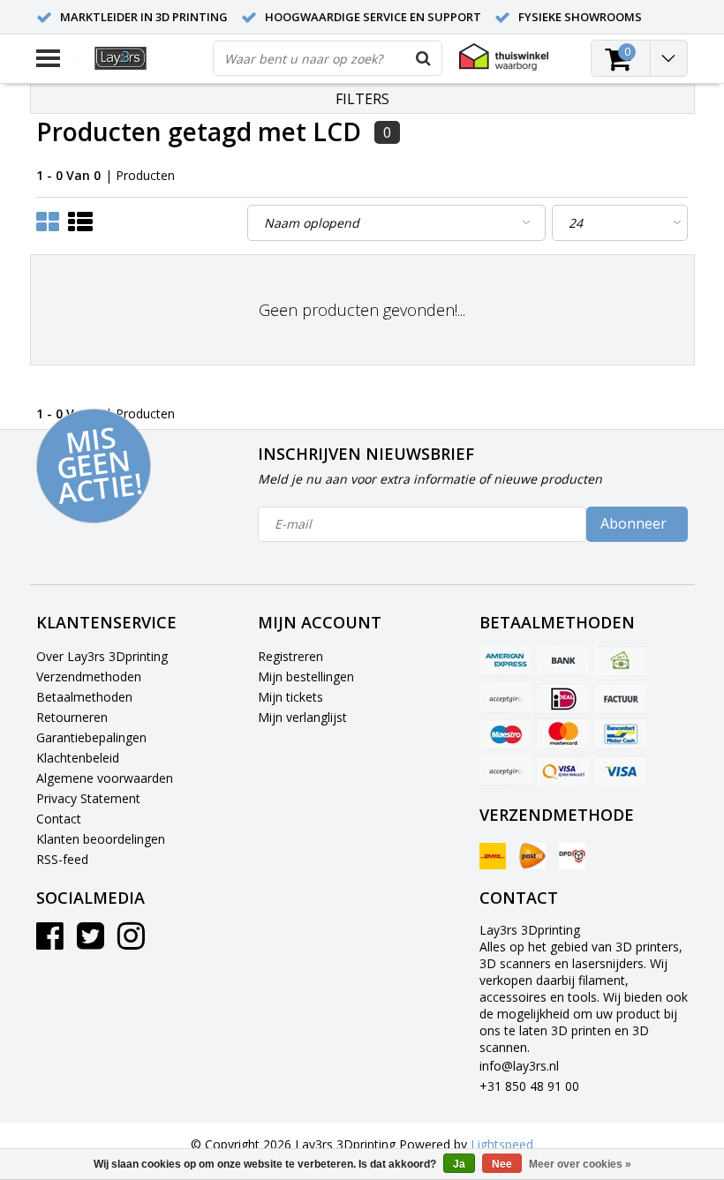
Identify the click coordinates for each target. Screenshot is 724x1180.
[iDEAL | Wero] (563, 698)
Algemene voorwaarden (104, 778)
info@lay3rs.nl (519, 1065)
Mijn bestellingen (306, 676)
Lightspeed (502, 1144)
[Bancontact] (620, 734)
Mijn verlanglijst (302, 717)
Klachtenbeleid (77, 757)
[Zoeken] (424, 58)
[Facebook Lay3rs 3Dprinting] (50, 942)
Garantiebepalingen (91, 737)
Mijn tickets (290, 696)
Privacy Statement (88, 798)
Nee (502, 1164)
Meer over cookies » (580, 1164)
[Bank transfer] (563, 662)
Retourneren (72, 717)
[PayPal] (505, 770)
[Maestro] (505, 734)
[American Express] (505, 662)
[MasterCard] (563, 734)
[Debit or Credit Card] (505, 698)
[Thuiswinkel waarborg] (503, 57)
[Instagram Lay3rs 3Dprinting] (131, 942)
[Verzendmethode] (492, 856)
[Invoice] (620, 698)
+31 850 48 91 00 (529, 1086)
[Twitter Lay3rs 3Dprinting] (90, 942)
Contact (58, 818)
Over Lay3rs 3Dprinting (102, 656)
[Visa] (620, 770)
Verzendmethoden (88, 676)
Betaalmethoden (84, 696)
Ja (459, 1164)
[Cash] (620, 662)
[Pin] (563, 770)
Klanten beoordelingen (100, 839)
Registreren (290, 656)
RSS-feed (62, 859)
